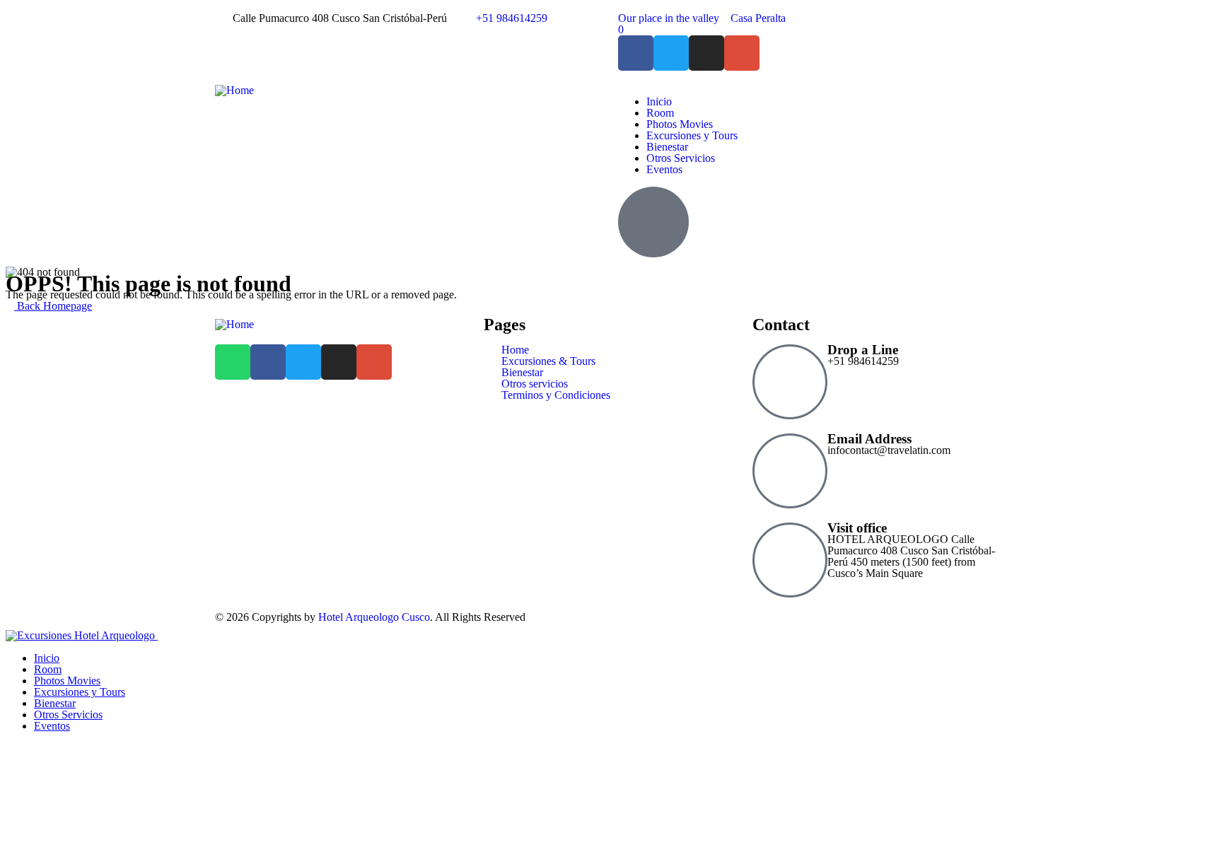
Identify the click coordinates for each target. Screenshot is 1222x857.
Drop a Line (862, 349)
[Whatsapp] (232, 362)
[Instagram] (706, 53)
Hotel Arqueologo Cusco (374, 617)
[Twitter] (671, 53)
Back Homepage (53, 306)
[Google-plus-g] (742, 53)
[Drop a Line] (789, 381)
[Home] (234, 90)
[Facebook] (635, 53)
